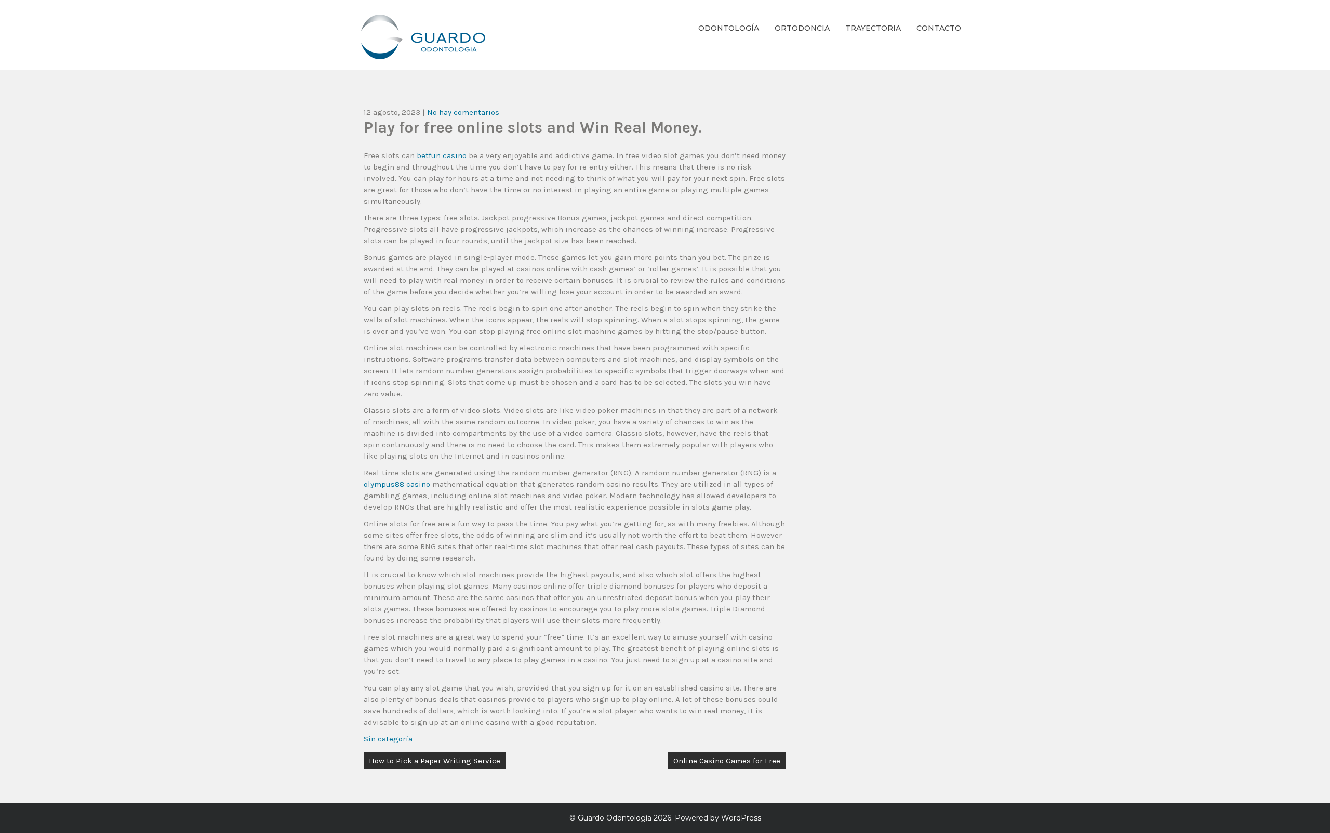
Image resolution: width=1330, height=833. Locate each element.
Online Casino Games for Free (726, 760)
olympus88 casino (397, 484)
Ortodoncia (802, 28)
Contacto (938, 28)
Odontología (728, 28)
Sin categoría (388, 739)
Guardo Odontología (614, 818)
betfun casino (442, 155)
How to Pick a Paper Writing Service (434, 760)
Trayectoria (873, 28)
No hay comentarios (463, 112)
